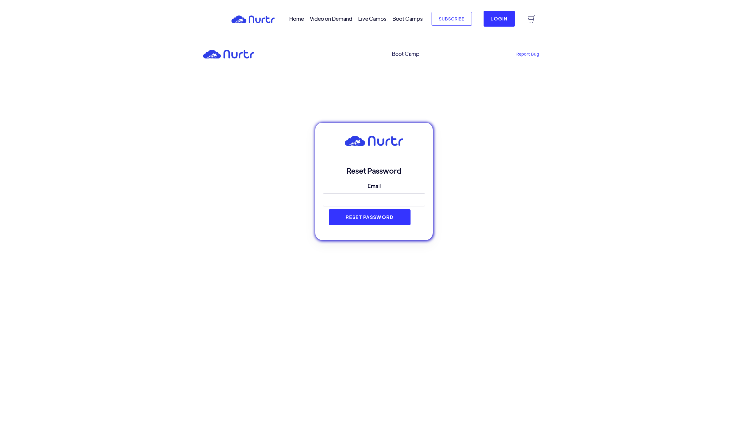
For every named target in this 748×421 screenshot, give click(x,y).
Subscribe (452, 18)
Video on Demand (331, 19)
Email (374, 185)
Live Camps (372, 19)
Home (296, 19)
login (499, 18)
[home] (253, 18)
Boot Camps (407, 19)
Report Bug (527, 53)
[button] (10, 20)
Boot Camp (406, 54)
